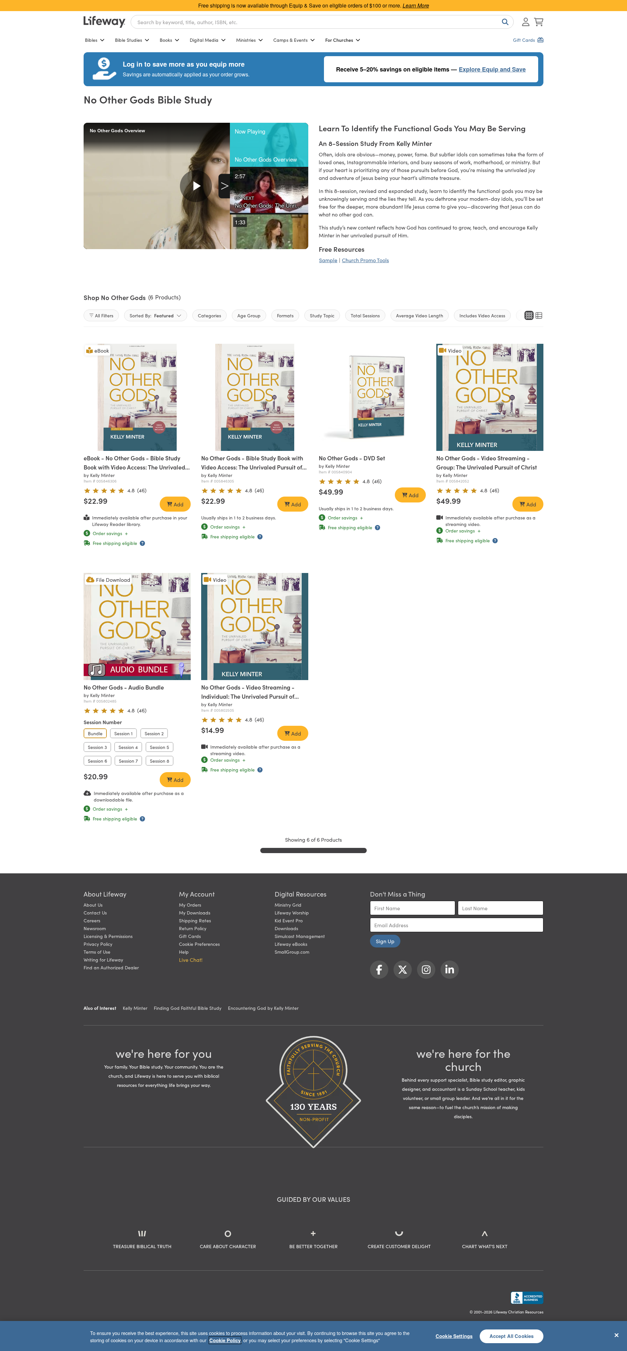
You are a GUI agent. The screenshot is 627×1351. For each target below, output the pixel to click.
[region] (313, 1336)
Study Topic (322, 315)
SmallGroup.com (292, 951)
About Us (93, 904)
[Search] (504, 22)
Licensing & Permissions (108, 936)
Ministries (246, 40)
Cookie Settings (454, 1336)
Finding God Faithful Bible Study (187, 1008)
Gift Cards (190, 936)
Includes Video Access (482, 315)
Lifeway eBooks (291, 944)
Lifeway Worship (292, 912)
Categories (209, 315)
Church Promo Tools (365, 259)
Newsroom (95, 928)
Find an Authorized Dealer (111, 967)
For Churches (339, 40)
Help (184, 951)
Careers (92, 920)
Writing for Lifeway (103, 959)
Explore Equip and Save (492, 69)
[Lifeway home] (104, 22)
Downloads (286, 928)
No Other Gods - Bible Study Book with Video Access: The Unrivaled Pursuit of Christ (252, 467)
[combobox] (322, 22)
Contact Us (95, 912)
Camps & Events (290, 40)
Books (166, 40)
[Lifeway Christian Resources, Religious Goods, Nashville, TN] (527, 1298)
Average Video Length (419, 315)
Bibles (91, 40)
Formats (285, 315)
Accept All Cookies (512, 1336)
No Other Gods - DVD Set (352, 458)
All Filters (104, 315)
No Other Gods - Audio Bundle (124, 687)
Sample (328, 259)
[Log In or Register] (526, 22)
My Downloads (194, 912)
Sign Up (385, 941)
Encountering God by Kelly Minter (263, 1008)
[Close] (616, 1335)
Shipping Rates (195, 920)
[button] (269, 145)
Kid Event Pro (289, 920)
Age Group (249, 315)
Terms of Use (97, 951)
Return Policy (192, 928)
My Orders (190, 904)
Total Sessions (365, 315)
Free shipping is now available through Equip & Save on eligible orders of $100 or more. (313, 5)
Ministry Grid (288, 904)
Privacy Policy (98, 944)
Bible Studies (128, 40)
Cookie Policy (225, 1340)
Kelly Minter (135, 1008)
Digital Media (204, 40)
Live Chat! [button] (190, 959)
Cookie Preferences (199, 944)
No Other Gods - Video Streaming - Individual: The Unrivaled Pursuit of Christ (248, 696)
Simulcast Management (300, 936)
